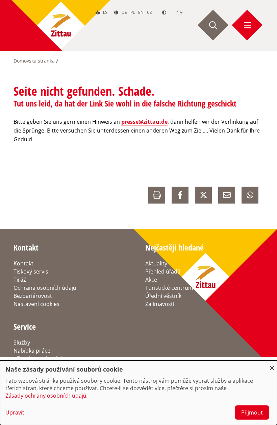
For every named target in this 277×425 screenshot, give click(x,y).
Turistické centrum (169, 287)
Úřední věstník (163, 296)
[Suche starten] (213, 25)
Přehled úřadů (162, 271)
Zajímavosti (159, 304)
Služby (22, 342)
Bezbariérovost (33, 296)
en (141, 12)
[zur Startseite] (60, 25)
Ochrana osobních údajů (45, 287)
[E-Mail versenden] (226, 195)
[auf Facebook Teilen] (180, 195)
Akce (151, 279)
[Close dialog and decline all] (272, 364)
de (124, 12)
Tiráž (20, 279)
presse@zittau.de (144, 121)
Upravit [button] (14, 412)
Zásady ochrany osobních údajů (45, 395)
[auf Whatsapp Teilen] (250, 195)
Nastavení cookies (36, 304)
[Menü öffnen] (247, 25)
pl (132, 12)
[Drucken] (156, 195)
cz (149, 12)
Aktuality (156, 263)
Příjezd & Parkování (38, 358)
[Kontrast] (164, 12)
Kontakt (23, 263)
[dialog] (138, 392)
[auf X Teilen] (203, 195)
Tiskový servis (31, 271)
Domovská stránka (34, 60)
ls (105, 12)
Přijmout (252, 412)
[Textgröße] (179, 12)
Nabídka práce (32, 350)
